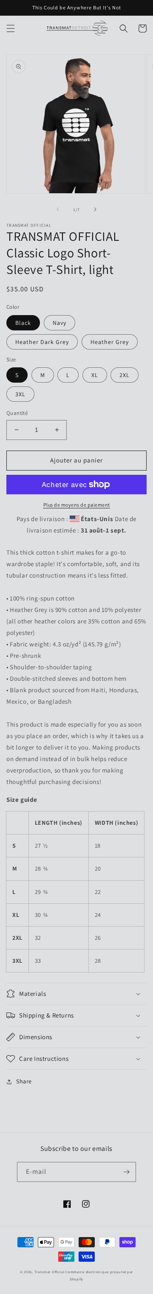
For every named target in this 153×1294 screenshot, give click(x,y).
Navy (59, 323)
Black (23, 323)
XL (94, 375)
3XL (20, 394)
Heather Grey (110, 342)
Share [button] (24, 1081)
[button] (10, 28)
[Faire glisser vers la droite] (95, 209)
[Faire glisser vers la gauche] (57, 209)
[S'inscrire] (126, 1172)
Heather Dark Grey (42, 342)
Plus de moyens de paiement (76, 505)
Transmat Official (49, 1271)
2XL (124, 375)
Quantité (17, 413)
